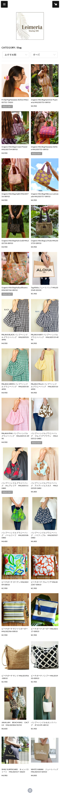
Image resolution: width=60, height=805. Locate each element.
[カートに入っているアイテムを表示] (55, 4)
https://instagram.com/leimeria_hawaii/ (30, 790)
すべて (36, 54)
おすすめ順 (10, 54)
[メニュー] (4, 4)
